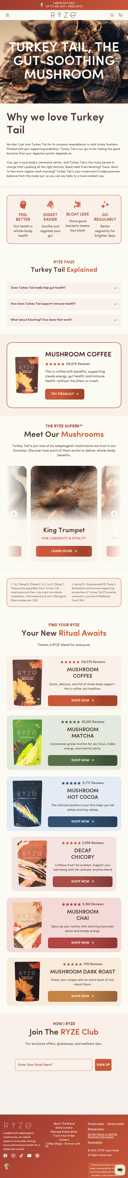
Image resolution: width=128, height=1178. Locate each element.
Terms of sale (115, 1124)
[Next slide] (114, 514)
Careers (64, 1140)
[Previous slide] (14, 514)
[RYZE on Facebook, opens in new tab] (5, 1156)
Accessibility (95, 1142)
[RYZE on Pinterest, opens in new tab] (37, 1156)
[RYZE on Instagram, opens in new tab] (13, 1156)
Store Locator (64, 1128)
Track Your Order (64, 1136)
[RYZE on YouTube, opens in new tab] (29, 1156)
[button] (7, 15)
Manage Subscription (64, 1132)
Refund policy (96, 1129)
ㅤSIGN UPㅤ (103, 1065)
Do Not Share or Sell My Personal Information (102, 1136)
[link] (64, 394)
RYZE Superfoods (108, 1150)
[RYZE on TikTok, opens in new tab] (21, 1156)
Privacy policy (96, 1124)
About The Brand (64, 1124)
